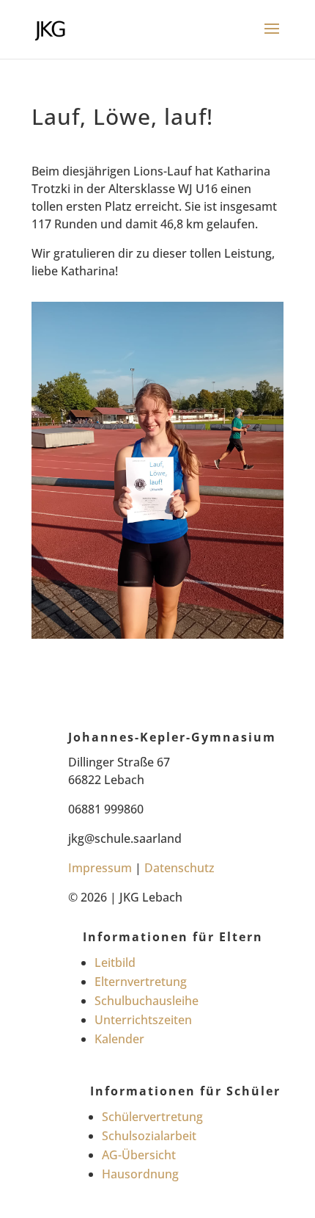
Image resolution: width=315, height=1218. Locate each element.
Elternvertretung (140, 982)
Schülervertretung (152, 1117)
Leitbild (115, 962)
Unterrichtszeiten (143, 1020)
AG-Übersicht (139, 1155)
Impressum (100, 868)
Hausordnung (140, 1174)
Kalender (119, 1039)
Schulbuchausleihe (146, 1001)
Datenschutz (179, 868)
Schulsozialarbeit (149, 1136)
